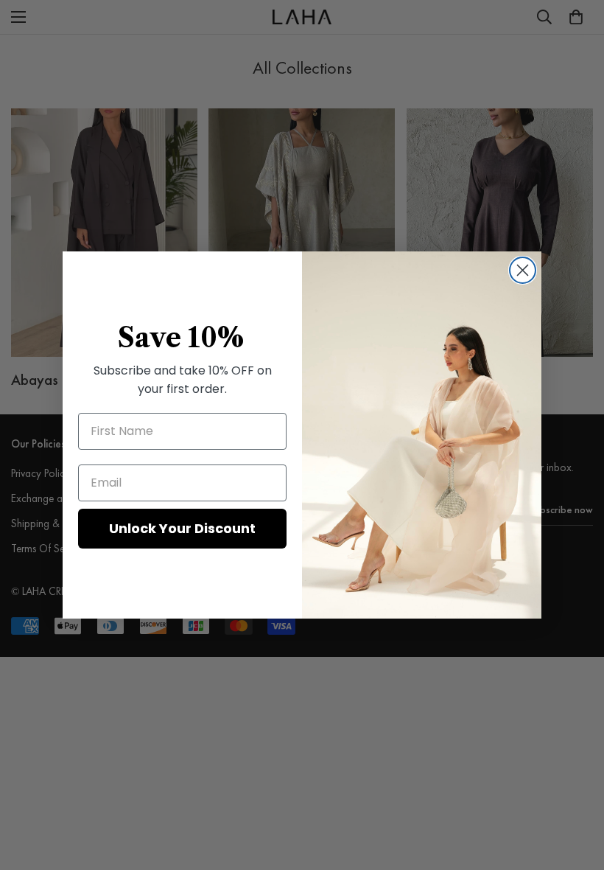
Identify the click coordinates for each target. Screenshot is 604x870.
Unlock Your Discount (182, 528)
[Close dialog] (522, 270)
